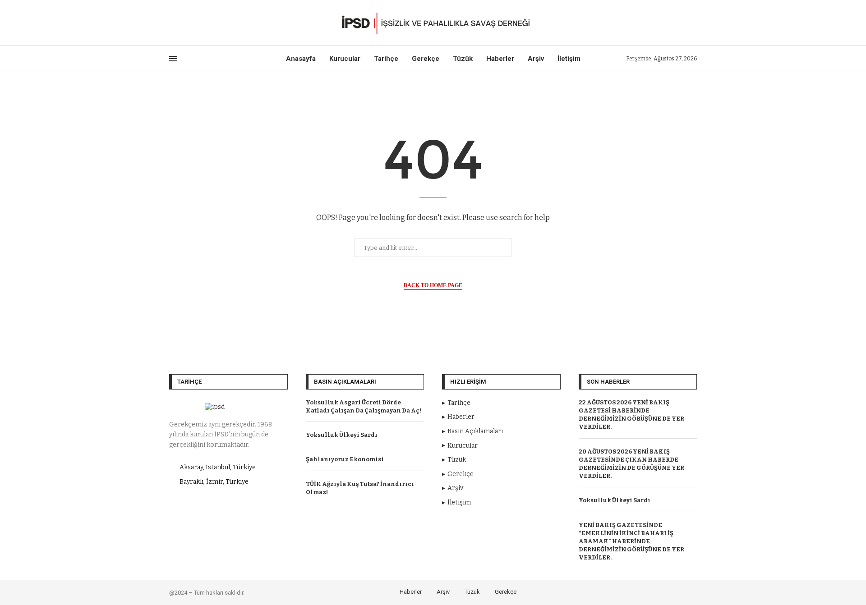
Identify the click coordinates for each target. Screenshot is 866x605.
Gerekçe (425, 59)
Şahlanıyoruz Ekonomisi (345, 459)
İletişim (568, 59)
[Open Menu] (173, 59)
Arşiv (536, 59)
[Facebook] (172, 22)
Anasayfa (301, 59)
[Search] (692, 23)
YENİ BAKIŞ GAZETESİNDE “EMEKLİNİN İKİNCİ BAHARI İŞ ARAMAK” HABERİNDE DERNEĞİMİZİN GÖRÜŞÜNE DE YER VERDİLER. (631, 541)
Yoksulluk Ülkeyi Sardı (342, 434)
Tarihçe (386, 59)
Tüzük (463, 59)
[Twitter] (182, 22)
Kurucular (344, 59)
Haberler (500, 59)
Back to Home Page (433, 285)
